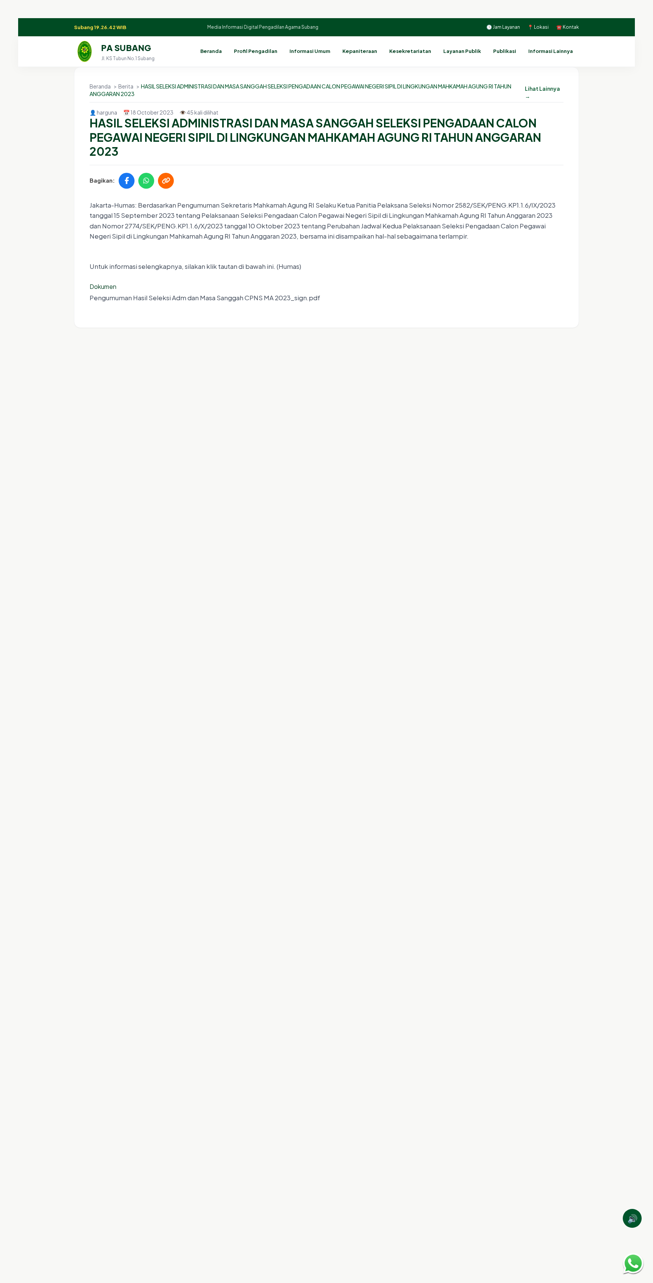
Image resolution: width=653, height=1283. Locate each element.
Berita (126, 86)
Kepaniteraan (359, 51)
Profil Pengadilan (255, 51)
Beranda (211, 51)
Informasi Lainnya (550, 51)
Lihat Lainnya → (542, 92)
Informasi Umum (309, 51)
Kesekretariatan (410, 51)
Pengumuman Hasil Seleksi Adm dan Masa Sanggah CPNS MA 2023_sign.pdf (205, 297)
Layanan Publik (462, 51)
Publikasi (504, 51)
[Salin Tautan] (166, 181)
